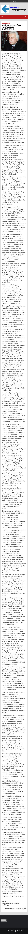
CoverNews (10, 931)
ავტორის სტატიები (6, 23)
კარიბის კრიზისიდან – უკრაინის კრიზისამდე (10, 903)
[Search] (25, 17)
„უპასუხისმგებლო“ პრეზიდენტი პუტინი (15, 907)
